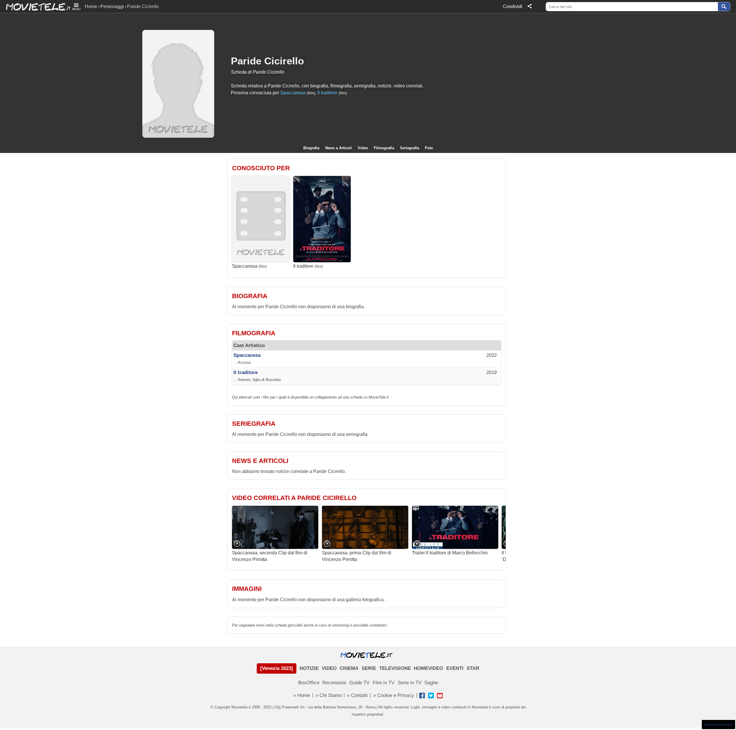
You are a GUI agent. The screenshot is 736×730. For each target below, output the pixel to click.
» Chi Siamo (328, 695)
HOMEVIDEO (428, 668)
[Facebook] (422, 695)
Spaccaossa (293, 92)
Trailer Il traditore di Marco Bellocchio (450, 552)
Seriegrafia (409, 148)
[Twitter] (431, 695)
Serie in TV (409, 682)
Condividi (512, 6)
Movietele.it (35, 6)
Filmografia (384, 148)
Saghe (431, 682)
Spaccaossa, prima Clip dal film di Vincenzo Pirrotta (356, 556)
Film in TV (383, 682)
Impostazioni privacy (718, 724)
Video (363, 148)
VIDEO (329, 668)
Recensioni (334, 682)
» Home (301, 695)
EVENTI (454, 668)
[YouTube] (440, 695)
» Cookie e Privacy (393, 695)
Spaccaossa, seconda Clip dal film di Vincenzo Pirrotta (269, 556)
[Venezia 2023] (276, 668)
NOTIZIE (309, 668)
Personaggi (112, 6)
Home (91, 6)
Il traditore (327, 92)
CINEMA (349, 668)
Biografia (311, 148)
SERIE (369, 668)
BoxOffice (308, 682)
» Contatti (357, 695)
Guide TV (359, 682)
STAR (473, 668)
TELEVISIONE (395, 668)
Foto (429, 148)
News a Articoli (338, 148)
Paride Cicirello (267, 60)
